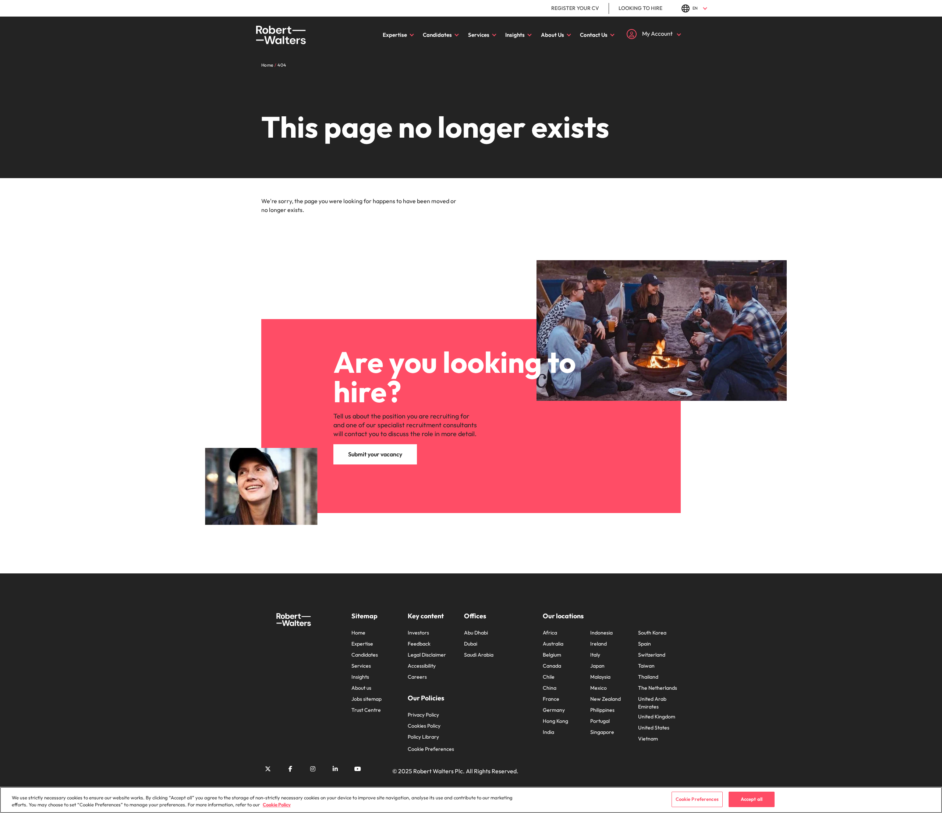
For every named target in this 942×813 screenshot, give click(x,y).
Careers (417, 677)
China (549, 688)
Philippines (602, 710)
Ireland (598, 643)
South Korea (652, 632)
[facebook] (290, 768)
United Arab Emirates (652, 703)
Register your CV (575, 8)
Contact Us (594, 34)
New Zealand (605, 699)
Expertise (395, 34)
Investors (418, 632)
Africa (550, 632)
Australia (553, 643)
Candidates (437, 34)
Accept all (751, 799)
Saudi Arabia (478, 654)
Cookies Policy (424, 725)
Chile (549, 677)
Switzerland (651, 654)
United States (653, 727)
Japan (597, 665)
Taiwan (646, 665)
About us (361, 688)
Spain (644, 643)
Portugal (600, 721)
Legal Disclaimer (427, 654)
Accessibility (422, 665)
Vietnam (648, 738)
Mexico (598, 688)
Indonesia (601, 632)
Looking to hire (640, 8)
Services (478, 34)
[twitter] (268, 768)
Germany (554, 710)
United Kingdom (656, 716)
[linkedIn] (335, 768)
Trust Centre (366, 710)
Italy (595, 654)
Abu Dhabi (476, 632)
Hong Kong (555, 721)
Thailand (648, 677)
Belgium (552, 654)
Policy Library (423, 737)
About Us (552, 34)
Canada (552, 665)
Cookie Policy (277, 805)
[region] (471, 800)
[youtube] (357, 768)
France (551, 699)
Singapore (602, 732)
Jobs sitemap (366, 699)
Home (358, 632)
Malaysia (600, 677)
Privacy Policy (423, 714)
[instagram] (312, 768)
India (548, 732)
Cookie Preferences (431, 749)
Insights (515, 34)
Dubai (470, 643)
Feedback (419, 643)
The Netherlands (657, 688)
